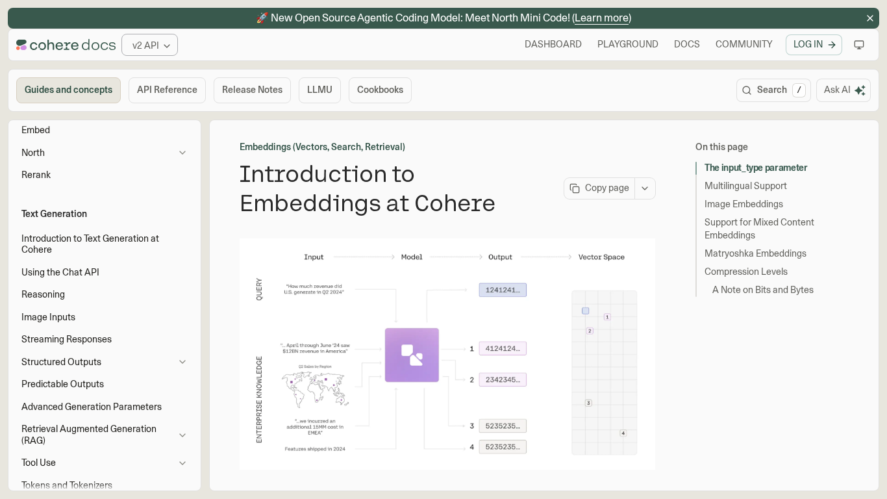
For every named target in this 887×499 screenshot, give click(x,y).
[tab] (68, 90)
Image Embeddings (744, 204)
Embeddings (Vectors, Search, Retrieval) (322, 147)
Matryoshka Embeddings (755, 253)
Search (779, 89)
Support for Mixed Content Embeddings (759, 228)
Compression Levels (746, 271)
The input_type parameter (756, 167)
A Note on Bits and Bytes (763, 290)
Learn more (602, 18)
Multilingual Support (746, 186)
